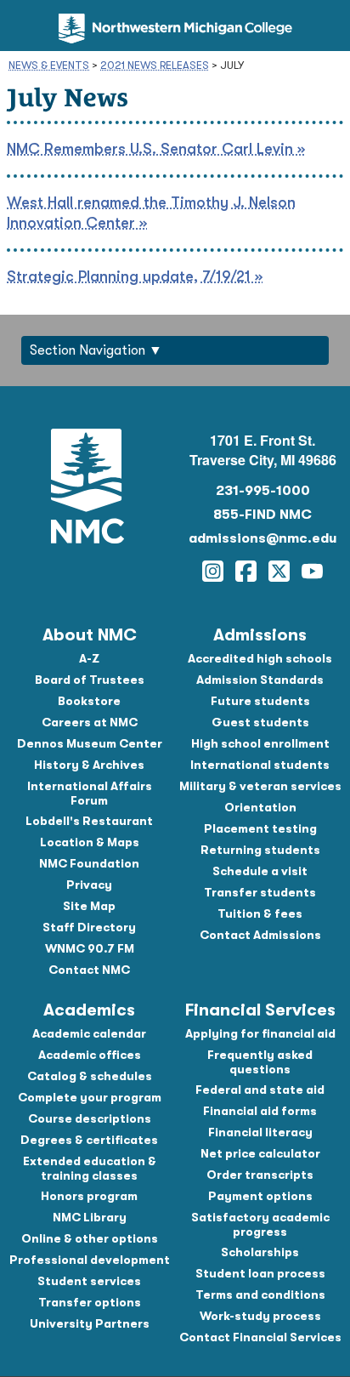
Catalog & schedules (89, 1076)
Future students (260, 701)
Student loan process (260, 1273)
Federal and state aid (260, 1089)
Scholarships (260, 1252)
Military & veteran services (260, 786)
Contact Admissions (260, 935)
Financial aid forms (260, 1111)
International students (260, 764)
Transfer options (89, 1302)
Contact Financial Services (260, 1337)
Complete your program (89, 1097)
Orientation (260, 807)
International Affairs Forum (89, 793)
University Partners (90, 1323)
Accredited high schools (260, 658)
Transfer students (260, 892)
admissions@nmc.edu (262, 538)
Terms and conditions (260, 1294)
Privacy (89, 884)
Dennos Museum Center (89, 743)
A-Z (89, 658)
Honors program (89, 1196)
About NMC (89, 635)
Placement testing (260, 828)
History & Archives (89, 764)
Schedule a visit (260, 871)
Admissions (260, 635)
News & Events (48, 65)
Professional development (89, 1259)
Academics (89, 1010)
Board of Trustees (89, 679)
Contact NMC (89, 969)
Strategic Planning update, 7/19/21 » (134, 276)
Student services (89, 1281)
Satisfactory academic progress (260, 1224)
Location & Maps (89, 842)
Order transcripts (259, 1174)
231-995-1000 (263, 490)
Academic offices (89, 1054)
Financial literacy (260, 1132)
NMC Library (90, 1217)
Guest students (260, 722)
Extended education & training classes (89, 1168)
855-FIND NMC (262, 514)
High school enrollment (260, 743)
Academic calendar (89, 1033)
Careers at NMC (90, 722)
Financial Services (260, 1010)
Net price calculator (260, 1153)
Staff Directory (89, 927)
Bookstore (89, 701)
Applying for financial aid (260, 1033)
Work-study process (260, 1316)
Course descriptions (89, 1118)
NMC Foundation (89, 863)
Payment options (260, 1196)
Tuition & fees (259, 913)
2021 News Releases (154, 65)
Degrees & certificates (89, 1140)
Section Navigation (87, 350)
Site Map (89, 906)
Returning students (260, 849)
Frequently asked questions (260, 1062)
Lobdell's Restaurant (89, 821)
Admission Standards (260, 679)
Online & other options (89, 1238)
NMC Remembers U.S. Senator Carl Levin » (156, 148)
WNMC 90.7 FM (89, 948)
